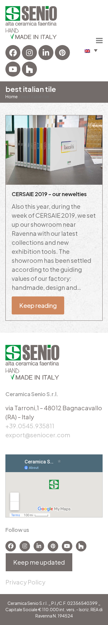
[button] (91, 50)
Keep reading (38, 305)
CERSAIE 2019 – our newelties (49, 193)
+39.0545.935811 (29, 425)
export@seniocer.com (37, 434)
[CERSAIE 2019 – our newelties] (54, 149)
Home (11, 96)
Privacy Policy (25, 582)
